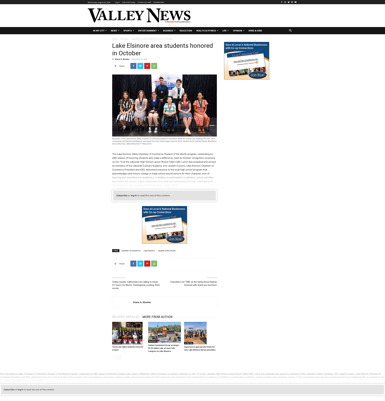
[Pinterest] (147, 66)
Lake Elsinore (149, 250)
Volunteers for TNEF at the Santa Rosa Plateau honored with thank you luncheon (193, 283)
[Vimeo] (292, 2)
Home (114, 39)
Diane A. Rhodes (122, 59)
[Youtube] (295, 2)
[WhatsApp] (154, 66)
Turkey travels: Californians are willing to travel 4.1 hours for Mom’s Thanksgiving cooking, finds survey (136, 285)
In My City (188, 343)
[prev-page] (114, 357)
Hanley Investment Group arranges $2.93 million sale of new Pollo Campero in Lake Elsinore (163, 348)
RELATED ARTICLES (125, 317)
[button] (290, 30)
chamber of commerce (130, 250)
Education (124, 39)
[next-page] (119, 357)
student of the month (167, 250)
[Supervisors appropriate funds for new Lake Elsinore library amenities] (200, 333)
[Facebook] (281, 2)
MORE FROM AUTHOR (157, 317)
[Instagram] (285, 2)
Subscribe (121, 195)
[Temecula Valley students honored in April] (128, 333)
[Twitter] (288, 2)
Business (152, 341)
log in (134, 195)
